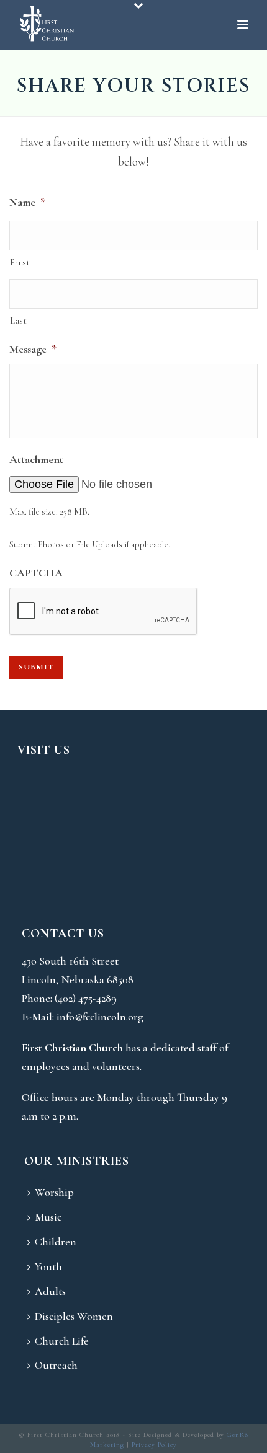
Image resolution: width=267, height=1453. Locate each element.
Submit (36, 667)
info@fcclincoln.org (100, 1016)
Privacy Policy (154, 1445)
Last (18, 320)
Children (55, 1241)
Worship (54, 1192)
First (20, 262)
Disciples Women (74, 1316)
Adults (50, 1291)
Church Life (62, 1341)
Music (48, 1217)
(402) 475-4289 (86, 998)
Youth (48, 1266)
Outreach (56, 1365)
